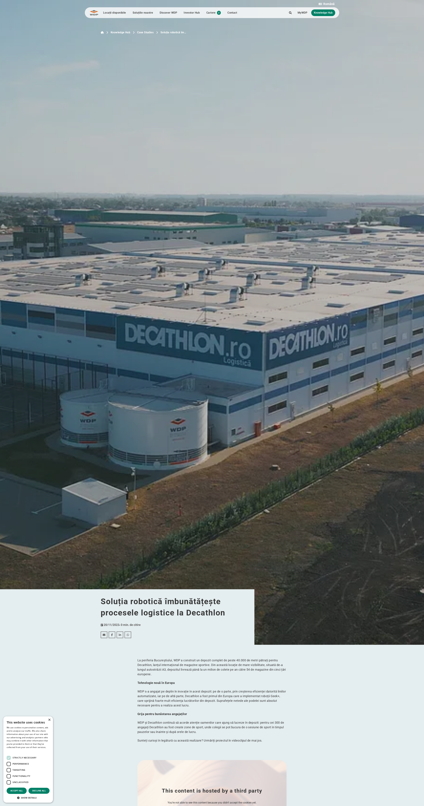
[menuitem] (104, 635)
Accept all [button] (16, 790)
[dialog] (28, 759)
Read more (12, 750)
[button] (327, 4)
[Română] (102, 32)
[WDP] (94, 12)
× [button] (49, 720)
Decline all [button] (39, 790)
